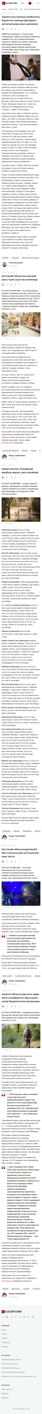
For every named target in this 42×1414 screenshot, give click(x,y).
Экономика (6, 1342)
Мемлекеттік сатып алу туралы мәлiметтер (19, 1376)
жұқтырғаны (7, 1281)
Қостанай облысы (10, 451)
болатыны (6, 823)
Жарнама (5, 1398)
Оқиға (4, 1330)
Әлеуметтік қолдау (30, 258)
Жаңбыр (6, 831)
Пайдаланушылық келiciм (11, 1359)
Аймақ (5, 258)
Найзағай (27, 831)
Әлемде (5, 1347)
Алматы (15, 258)
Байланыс (5, 1393)
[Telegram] (11, 29)
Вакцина (16, 1289)
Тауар (33, 451)
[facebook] (16, 1317)
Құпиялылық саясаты (10, 1364)
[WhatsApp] (7, 29)
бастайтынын (7, 443)
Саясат (4, 1334)
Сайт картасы (7, 1389)
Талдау (4, 1338)
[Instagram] (3, 29)
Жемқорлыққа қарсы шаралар (13, 1372)
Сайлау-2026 (13, 9)
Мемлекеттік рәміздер (11, 1368)
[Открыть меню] (38, 3)
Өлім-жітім (7, 976)
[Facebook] (15, 29)
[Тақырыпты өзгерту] (31, 3)
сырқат (26, 1289)
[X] (19, 29)
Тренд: (4, 9)
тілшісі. (13, 309)
